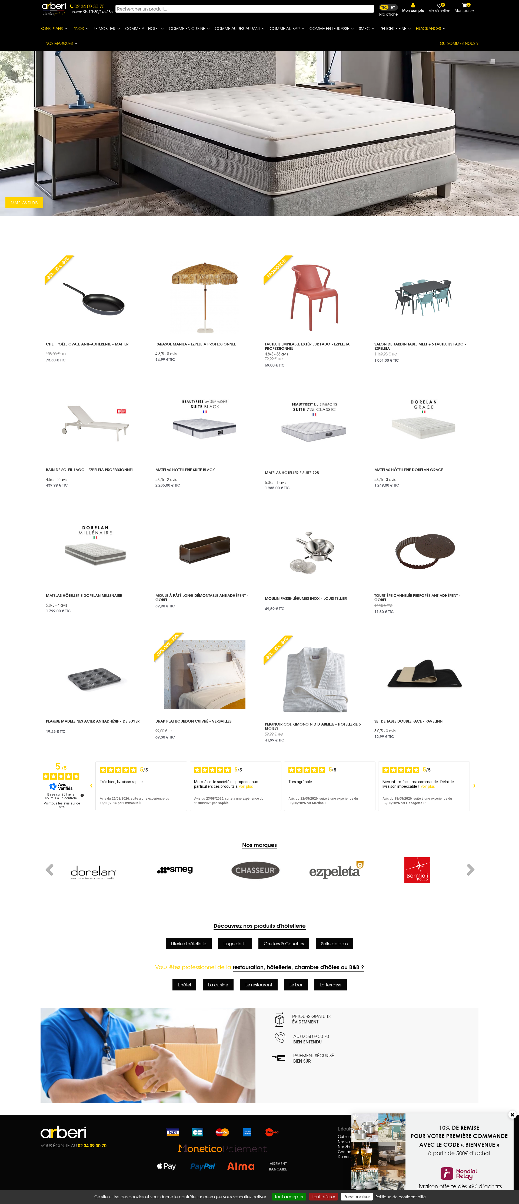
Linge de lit (235, 943)
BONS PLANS (52, 28)
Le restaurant (258, 984)
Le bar (296, 984)
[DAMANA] (417, 870)
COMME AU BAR (285, 28)
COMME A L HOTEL (142, 28)
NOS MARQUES (59, 43)
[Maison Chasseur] (94, 870)
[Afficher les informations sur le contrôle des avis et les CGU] (82, 795)
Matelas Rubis (24, 202)
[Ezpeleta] (174, 870)
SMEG (364, 28)
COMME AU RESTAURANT (237, 28)
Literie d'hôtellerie (188, 943)
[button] (413, 7)
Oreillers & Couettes (284, 943)
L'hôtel (184, 984)
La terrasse (330, 984)
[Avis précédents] (91, 786)
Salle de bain (334, 943)
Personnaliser (357, 1196)
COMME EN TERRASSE (329, 28)
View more (95, 350)
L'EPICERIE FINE (393, 28)
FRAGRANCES (428, 28)
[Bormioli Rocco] (255, 870)
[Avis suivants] (474, 786)
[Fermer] (512, 1114)
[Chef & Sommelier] (336, 870)
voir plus (246, 786)
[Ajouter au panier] (137, 259)
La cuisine (218, 984)
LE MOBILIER (104, 28)
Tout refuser (323, 1196)
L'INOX (78, 28)
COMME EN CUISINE (187, 28)
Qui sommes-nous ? (459, 43)
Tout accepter (289, 1196)
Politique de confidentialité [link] (400, 1196)
